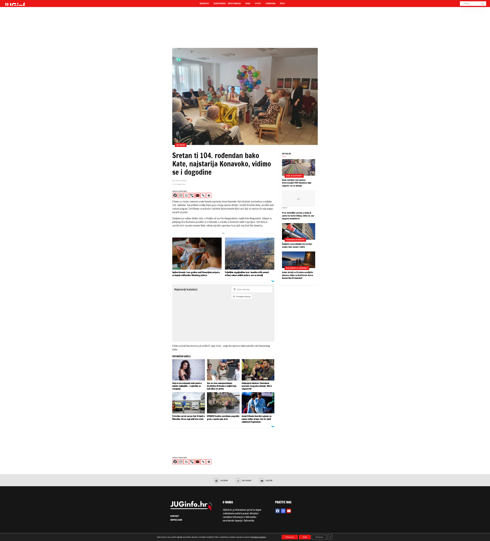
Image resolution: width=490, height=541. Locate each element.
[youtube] (288, 511)
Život (282, 3)
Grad (247, 3)
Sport (258, 3)
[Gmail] (197, 195)
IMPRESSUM (176, 519)
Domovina (270, 3)
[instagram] (283, 511)
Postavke (319, 537)
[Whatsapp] (186, 195)
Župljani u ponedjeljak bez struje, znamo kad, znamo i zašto (297, 245)
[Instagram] (180, 195)
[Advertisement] (245, 29)
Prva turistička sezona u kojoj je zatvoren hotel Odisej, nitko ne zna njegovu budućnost (298, 215)
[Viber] (191, 195)
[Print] (208, 195)
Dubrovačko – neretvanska (227, 3)
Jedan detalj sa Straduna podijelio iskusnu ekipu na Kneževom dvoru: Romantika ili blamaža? (297, 275)
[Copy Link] (203, 195)
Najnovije (204, 3)
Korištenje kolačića (258, 537)
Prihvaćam (289, 537)
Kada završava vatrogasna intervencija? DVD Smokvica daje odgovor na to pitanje (296, 183)
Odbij (305, 537)
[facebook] (277, 511)
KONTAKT (174, 516)
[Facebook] (175, 195)
